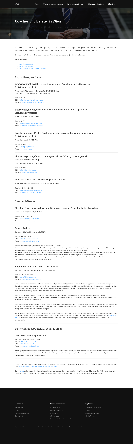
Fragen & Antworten (22, 413)
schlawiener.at (55, 407)
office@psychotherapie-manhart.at (31, 100)
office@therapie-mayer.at (28, 170)
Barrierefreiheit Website (76, 427)
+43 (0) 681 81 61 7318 (28, 342)
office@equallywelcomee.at (29, 239)
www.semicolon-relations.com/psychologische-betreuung (38, 366)
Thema (88, 410)
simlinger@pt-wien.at (27, 147)
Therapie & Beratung (96, 4)
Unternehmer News (75, 4)
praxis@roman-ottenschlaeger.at (31, 190)
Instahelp (20, 371)
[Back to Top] (127, 438)
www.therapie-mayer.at (30, 172)
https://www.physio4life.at (30, 346)
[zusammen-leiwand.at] (17, 4)
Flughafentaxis (91, 416)
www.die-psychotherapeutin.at (32, 126)
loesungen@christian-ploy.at (29, 219)
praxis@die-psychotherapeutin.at (31, 123)
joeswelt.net (54, 413)
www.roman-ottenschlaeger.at (32, 193)
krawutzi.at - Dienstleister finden (61, 419)
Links (17, 410)
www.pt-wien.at (27, 149)
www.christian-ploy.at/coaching (32, 221)
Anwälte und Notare (92, 413)
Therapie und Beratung (94, 407)
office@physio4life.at (27, 344)
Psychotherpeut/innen (26, 64)
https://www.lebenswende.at (31, 279)
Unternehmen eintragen (53, 4)
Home (37, 4)
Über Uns (112, 4)
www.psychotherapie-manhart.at (33, 102)
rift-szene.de (54, 416)
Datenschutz (19, 416)
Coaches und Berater (26, 66)
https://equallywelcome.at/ (31, 241)
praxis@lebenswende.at (28, 277)
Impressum (19, 407)
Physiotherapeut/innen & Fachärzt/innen (32, 68)
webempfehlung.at (56, 410)
